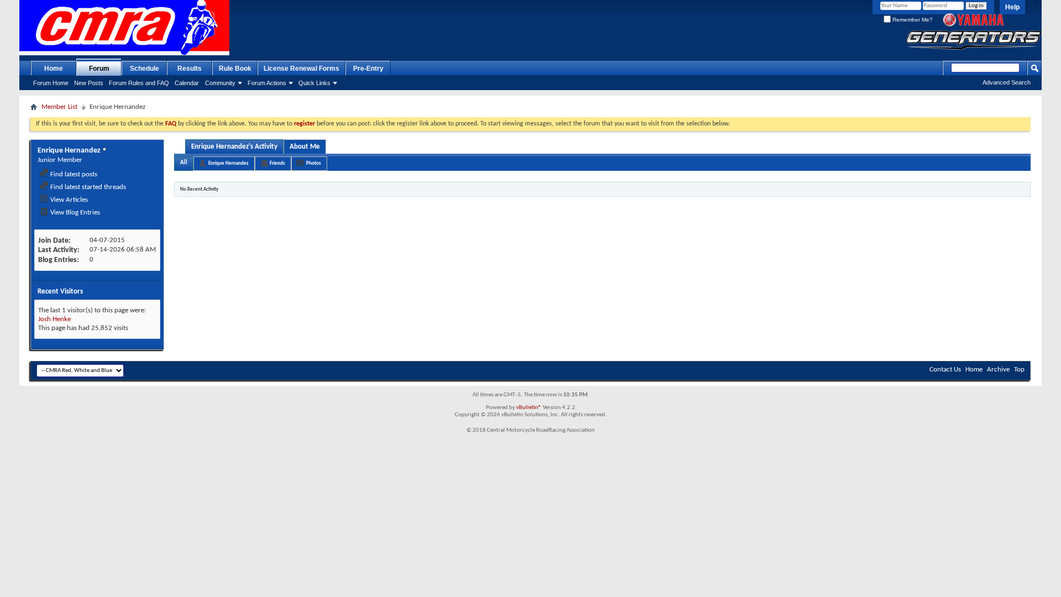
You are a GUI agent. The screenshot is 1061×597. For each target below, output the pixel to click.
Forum (99, 68)
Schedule (144, 68)
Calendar (187, 83)
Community (220, 83)
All (183, 163)
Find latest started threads (87, 187)
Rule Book (235, 68)
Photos (313, 163)
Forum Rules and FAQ (139, 83)
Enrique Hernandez (228, 163)
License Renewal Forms (301, 68)
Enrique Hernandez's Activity (234, 146)
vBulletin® (529, 408)
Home (53, 68)
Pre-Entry (368, 68)
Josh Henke (54, 319)
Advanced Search (1007, 82)
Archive (998, 369)
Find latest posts (73, 174)
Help (1012, 7)
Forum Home (51, 83)
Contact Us (945, 369)
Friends (277, 163)
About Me (305, 146)
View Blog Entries (74, 212)
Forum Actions (267, 83)
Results (189, 68)
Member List (59, 107)
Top (1019, 369)
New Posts (88, 83)
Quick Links (314, 83)
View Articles (68, 199)
